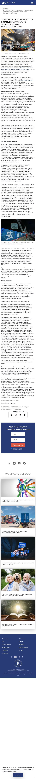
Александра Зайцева (26, 80)
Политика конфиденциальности (18, 669)
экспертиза (6, 407)
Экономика (5, 639)
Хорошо (17, 775)
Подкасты (5, 650)
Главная (5, 8)
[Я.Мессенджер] (12, 415)
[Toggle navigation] (32, 2)
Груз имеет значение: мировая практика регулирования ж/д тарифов (14, 532)
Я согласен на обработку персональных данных (18, 449)
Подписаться (18, 445)
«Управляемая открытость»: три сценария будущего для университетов (18, 624)
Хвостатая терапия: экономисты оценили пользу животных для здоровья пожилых (17, 594)
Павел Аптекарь (10, 403)
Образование (6, 644)
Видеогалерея (23, 647)
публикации (16, 407)
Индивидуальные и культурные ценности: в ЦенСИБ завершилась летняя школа (17, 500)
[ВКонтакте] (16, 415)
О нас (21, 650)
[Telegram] (24, 415)
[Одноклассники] (20, 415)
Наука (21, 641)
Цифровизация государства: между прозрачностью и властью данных (18, 563)
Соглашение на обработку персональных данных (18, 670)
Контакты (5, 653)
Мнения (21, 644)
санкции (25, 407)
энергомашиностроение (11, 409)
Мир (3, 641)
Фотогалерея (6, 647)
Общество (22, 639)
